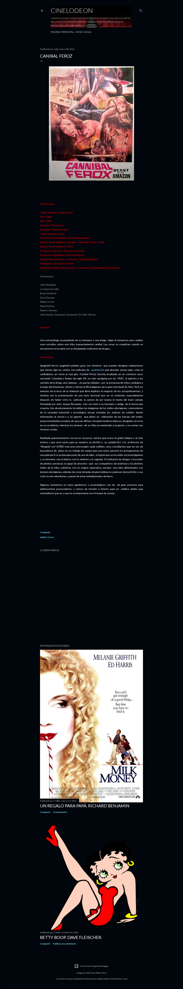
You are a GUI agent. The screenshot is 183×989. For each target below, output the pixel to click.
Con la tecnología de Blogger (94, 966)
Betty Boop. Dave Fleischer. (71, 937)
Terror (50, 537)
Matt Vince (101, 972)
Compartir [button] (45, 532)
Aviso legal (84, 31)
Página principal (62, 31)
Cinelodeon (72, 10)
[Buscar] (141, 9)
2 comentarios (60, 812)
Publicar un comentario (64, 943)
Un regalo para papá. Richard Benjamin (84, 805)
